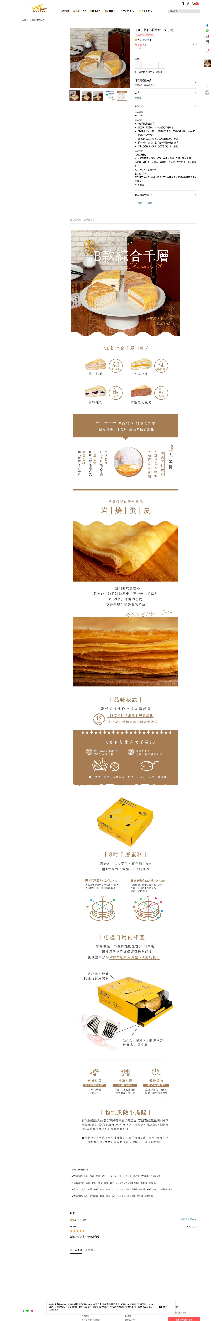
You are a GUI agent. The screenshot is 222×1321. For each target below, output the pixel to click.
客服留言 (128, 1316)
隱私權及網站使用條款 (91, 1320)
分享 (140, 203)
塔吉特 (138, 98)
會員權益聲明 (129, 1320)
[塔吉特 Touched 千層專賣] (38, 8)
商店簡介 (85, 1316)
